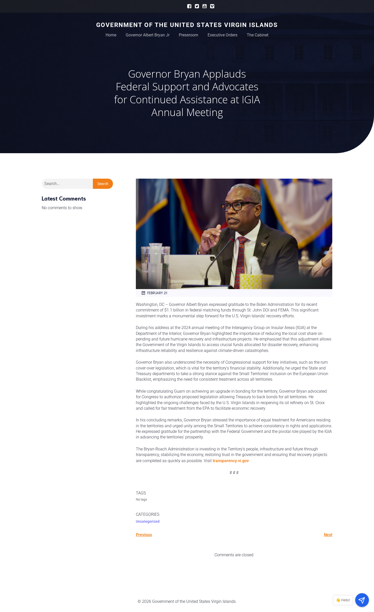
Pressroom (188, 35)
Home (111, 35)
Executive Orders (222, 35)
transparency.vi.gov (231, 460)
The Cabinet (257, 35)
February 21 (157, 293)
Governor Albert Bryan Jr (147, 35)
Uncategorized (148, 521)
